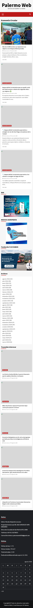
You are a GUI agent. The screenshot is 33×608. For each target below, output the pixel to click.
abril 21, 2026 (14, 93)
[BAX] (16, 206)
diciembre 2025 (7, 296)
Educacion (5, 433)
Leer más (4, 59)
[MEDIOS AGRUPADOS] (16, 233)
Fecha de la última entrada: (9, 555)
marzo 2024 (5, 342)
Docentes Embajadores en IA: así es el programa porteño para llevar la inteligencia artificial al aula (16, 439)
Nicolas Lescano (7, 50)
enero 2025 (5, 320)
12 (12, 576)
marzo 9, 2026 (14, 178)
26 (12, 584)
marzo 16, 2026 (14, 136)
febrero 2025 (6, 318)
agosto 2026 (6, 279)
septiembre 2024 (7, 329)
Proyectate (5, 401)
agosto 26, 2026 (14, 378)
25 (7, 584)
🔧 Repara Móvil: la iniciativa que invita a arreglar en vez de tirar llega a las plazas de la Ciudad (16, 132)
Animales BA (5, 497)
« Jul (2, 591)
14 (21, 576)
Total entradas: (6, 552)
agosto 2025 (6, 305)
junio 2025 (5, 309)
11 (7, 576)
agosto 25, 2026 (14, 442)
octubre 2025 (6, 300)
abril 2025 (5, 314)
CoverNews (16, 605)
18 (7, 580)
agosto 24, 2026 (14, 474)
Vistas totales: (5, 549)
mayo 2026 (5, 285)
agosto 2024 (6, 331)
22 (25, 580)
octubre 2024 (6, 327)
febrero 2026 (6, 292)
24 (3, 584)
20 (16, 580)
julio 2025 (5, 307)
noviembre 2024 (7, 324)
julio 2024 (5, 333)
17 (3, 580)
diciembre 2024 (7, 322)
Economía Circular (7, 42)
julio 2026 (5, 281)
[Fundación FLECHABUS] (16, 260)
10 (3, 576)
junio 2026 (5, 283)
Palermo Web (16, 5)
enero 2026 (5, 294)
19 (12, 580)
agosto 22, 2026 (14, 506)
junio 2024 (5, 335)
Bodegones (5, 466)
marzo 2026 (5, 290)
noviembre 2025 (7, 298)
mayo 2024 (5, 337)
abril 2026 (5, 287)
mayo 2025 (5, 311)
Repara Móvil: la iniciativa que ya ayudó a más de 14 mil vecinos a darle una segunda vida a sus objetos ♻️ (16, 89)
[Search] (30, 14)
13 (16, 576)
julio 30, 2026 (14, 50)
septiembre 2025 (7, 303)
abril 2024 (5, 340)
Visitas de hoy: (5, 546)
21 (21, 580)
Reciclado (5, 370)
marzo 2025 (5, 316)
